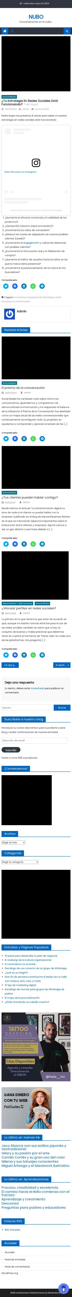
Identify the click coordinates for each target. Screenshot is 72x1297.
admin (25, 109)
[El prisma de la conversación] (36, 357)
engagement (31, 242)
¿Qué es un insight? (16, 972)
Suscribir (11, 750)
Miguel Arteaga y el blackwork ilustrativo (35, 1165)
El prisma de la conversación (23, 388)
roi (13, 301)
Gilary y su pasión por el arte (26, 1153)
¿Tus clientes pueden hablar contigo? (30, 497)
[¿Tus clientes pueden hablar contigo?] (36, 467)
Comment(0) (41, 109)
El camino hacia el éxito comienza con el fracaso (35, 1193)
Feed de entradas (15, 1259)
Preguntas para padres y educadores (34, 1207)
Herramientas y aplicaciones (17, 603)
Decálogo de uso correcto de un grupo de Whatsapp (36, 968)
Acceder (10, 1252)
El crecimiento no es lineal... (21, 964)
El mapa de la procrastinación (22, 998)
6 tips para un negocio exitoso (12, 665)
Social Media (9, 96)
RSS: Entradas (12, 1230)
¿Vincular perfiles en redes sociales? (29, 608)
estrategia (48, 297)
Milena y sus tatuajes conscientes (30, 1161)
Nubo (36, 16)
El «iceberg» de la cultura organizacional (28, 960)
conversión (20, 297)
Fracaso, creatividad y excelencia (30, 1187)
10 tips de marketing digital (20, 985)
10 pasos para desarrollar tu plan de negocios (31, 956)
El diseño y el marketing (63, 665)
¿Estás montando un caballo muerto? (27, 1002)
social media (23, 301)
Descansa (10, 1203)
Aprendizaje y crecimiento (23, 1199)
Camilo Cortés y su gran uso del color (33, 1157)
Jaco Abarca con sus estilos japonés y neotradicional (34, 1147)
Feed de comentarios (17, 1266)
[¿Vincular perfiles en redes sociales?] (36, 575)
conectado (37, 688)
